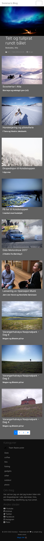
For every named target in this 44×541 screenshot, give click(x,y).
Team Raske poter (16, 448)
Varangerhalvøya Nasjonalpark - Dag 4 (21, 421)
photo (6, 485)
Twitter (8, 514)
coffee (7, 457)
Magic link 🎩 (22, 537)
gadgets (7, 471)
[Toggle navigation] (39, 3)
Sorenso (15, 532)
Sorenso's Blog (10, 3)
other (6, 475)
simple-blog (38, 532)
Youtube (9, 508)
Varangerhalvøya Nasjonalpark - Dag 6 (21, 333)
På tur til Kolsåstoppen (15, 209)
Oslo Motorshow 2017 (15, 250)
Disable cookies (22, 534)
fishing (7, 466)
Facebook (9, 517)
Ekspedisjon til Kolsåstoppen (19, 168)
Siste (6, 453)
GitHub (8, 511)
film (8, 52)
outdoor (7, 480)
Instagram (9, 519)
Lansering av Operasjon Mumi (19, 291)
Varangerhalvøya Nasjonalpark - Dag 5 (21, 377)
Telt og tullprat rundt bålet (18, 40)
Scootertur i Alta (12, 86)
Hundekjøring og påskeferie (18, 127)
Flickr (7, 522)
